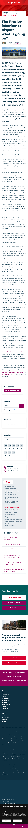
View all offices (14, 658)
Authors (7, 420)
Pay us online (7, 672)
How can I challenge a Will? (13, 544)
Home (5, 12)
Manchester (5, 717)
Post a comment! (13, 390)
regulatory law (13, 742)
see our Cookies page (8, 815)
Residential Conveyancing (13, 519)
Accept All (6, 820)
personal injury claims (16, 736)
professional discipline (15, 740)
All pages (8, 410)
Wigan (4, 721)
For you (4, 692)
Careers (4, 706)
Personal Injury (10, 514)
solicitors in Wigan (11, 733)
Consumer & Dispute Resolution (12, 491)
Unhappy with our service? (9, 803)
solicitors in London (12, 731)
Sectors (4, 696)
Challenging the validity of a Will (12, 352)
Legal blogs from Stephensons (12, 14)
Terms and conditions (8, 799)
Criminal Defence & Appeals (11, 497)
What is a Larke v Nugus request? (12, 538)
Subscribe (10, 466)
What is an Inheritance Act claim (12, 550)
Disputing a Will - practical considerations (12, 563)
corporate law (7, 742)
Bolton (4, 713)
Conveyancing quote (8, 680)
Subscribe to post (12, 471)
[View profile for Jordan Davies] (4, 43)
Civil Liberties (9, 486)
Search (7, 401)
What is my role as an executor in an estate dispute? (14, 570)
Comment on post (12, 468)
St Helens (4, 719)
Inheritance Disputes (9, 15)
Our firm (4, 702)
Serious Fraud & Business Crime (13, 522)
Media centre (6, 704)
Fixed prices (5, 698)
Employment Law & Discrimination (11, 501)
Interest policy (6, 801)
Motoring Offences (11, 512)
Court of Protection (11, 495)
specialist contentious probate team (13, 372)
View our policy (5, 774)
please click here (7, 816)
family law (8, 738)
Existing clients (21, 680)
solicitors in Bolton (8, 729)
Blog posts (19, 410)
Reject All (17, 820)
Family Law (9, 505)
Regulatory (8, 517)
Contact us (14, 684)
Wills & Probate (10, 525)
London (4, 716)
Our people (5, 700)
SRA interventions (19, 672)
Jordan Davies (17, 43)
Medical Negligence (11, 509)
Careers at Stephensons (14, 676)
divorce (12, 738)
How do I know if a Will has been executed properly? (12, 556)
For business (5, 694)
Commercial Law (10, 488)
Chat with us (14, 608)
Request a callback (14, 602)
